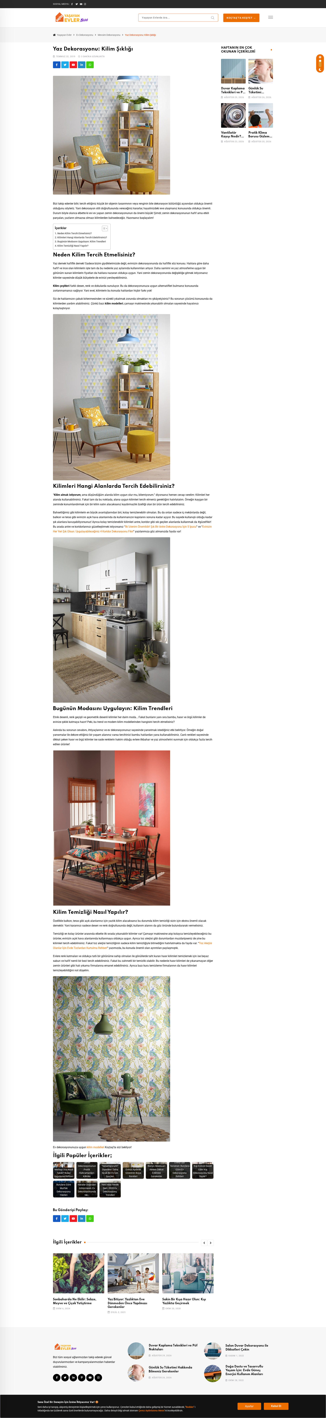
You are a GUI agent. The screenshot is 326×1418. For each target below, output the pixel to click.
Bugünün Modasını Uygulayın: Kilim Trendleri (81, 241)
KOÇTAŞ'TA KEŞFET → (241, 17)
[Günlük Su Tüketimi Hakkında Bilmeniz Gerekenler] (260, 71)
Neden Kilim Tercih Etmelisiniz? (74, 233)
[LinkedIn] (81, 64)
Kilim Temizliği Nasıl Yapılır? (72, 245)
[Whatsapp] (90, 64)
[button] (204, 1243)
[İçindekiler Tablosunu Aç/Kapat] (103, 228)
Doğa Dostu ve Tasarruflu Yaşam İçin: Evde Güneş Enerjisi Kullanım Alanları (244, 1370)
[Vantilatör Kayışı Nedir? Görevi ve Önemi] (233, 115)
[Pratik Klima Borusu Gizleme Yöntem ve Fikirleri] (260, 115)
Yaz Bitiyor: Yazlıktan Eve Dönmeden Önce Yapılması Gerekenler (127, 1303)
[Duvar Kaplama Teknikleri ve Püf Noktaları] (233, 71)
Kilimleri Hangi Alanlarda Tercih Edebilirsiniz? (82, 237)
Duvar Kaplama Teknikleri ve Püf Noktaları (233, 92)
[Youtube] (73, 64)
